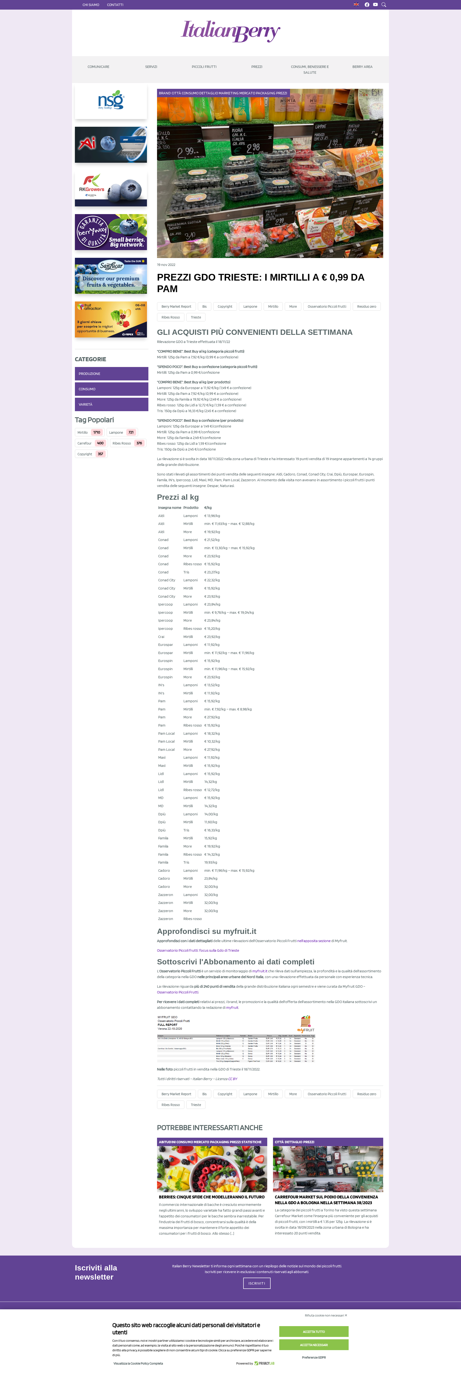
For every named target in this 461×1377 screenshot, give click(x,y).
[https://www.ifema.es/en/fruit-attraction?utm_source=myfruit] (111, 323)
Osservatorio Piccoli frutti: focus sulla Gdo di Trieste (198, 950)
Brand (165, 93)
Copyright (85, 454)
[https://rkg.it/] (111, 192)
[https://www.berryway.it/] (111, 236)
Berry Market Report (176, 306)
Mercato (247, 93)
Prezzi (281, 93)
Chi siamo (91, 4)
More (293, 306)
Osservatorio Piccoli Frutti (327, 306)
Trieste (196, 317)
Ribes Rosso (122, 443)
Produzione (89, 373)
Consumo (87, 389)
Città (176, 93)
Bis (204, 306)
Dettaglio (208, 93)
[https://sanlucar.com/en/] (111, 279)
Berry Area (362, 66)
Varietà (85, 404)
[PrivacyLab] (263, 1363)
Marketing (229, 93)
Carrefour (84, 443)
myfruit (232, 1007)
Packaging (265, 93)
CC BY (232, 1078)
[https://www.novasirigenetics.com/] (111, 105)
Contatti (115, 4)
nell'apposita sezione (314, 940)
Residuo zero (366, 306)
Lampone (116, 432)
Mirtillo (83, 432)
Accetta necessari (314, 1345)
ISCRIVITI (257, 1283)
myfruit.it (259, 971)
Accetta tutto (314, 1332)
